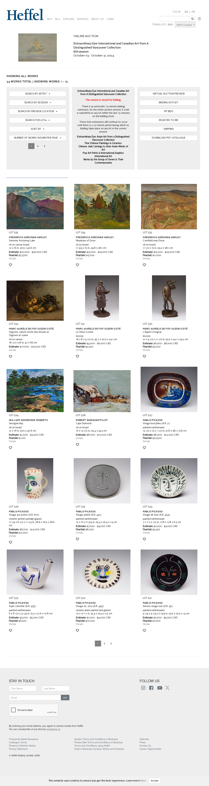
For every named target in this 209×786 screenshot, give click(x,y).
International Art (103, 156)
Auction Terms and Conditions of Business (96, 739)
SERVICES (82, 19)
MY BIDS (168, 111)
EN (186, 11)
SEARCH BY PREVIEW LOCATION (37, 111)
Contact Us (145, 745)
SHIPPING (169, 129)
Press (142, 742)
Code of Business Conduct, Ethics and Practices (99, 748)
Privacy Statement (18, 748)
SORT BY (37, 129)
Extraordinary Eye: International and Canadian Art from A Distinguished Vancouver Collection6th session (111, 47)
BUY (49, 19)
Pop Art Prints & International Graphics (103, 153)
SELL (58, 19)
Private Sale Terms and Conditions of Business (98, 742)
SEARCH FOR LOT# (36, 120)
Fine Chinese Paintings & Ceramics (103, 143)
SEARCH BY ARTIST (37, 94)
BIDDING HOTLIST (168, 103)
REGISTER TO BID (168, 120)
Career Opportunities (150, 748)
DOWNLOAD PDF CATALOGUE (168, 138)
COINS (110, 19)
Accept (154, 781)
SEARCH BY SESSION (37, 103)
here (143, 781)
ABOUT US (97, 19)
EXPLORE (68, 19)
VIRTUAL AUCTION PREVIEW (169, 94)
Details (12, 259)
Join (65, 697)
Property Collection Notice (22, 745)
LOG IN (177, 12)
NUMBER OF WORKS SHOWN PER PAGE (37, 138)
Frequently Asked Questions (23, 739)
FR (193, 11)
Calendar (144, 739)
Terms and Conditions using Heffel (92, 745)
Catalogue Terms (18, 742)
